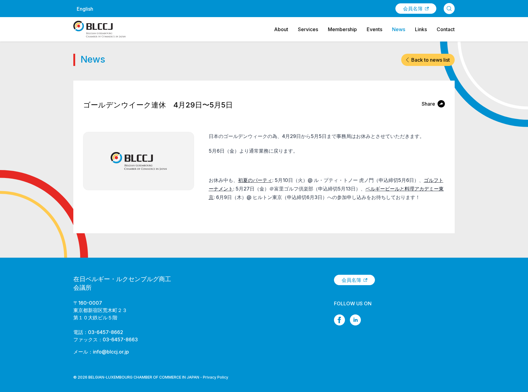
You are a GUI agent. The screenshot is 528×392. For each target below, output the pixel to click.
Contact (446, 29)
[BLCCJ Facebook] (339, 319)
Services (308, 29)
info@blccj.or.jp (111, 352)
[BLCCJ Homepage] (99, 29)
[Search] (449, 8)
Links (421, 29)
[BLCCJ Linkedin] (355, 319)
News (398, 29)
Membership (342, 29)
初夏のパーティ (255, 180)
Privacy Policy (215, 377)
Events (374, 29)
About (281, 29)
